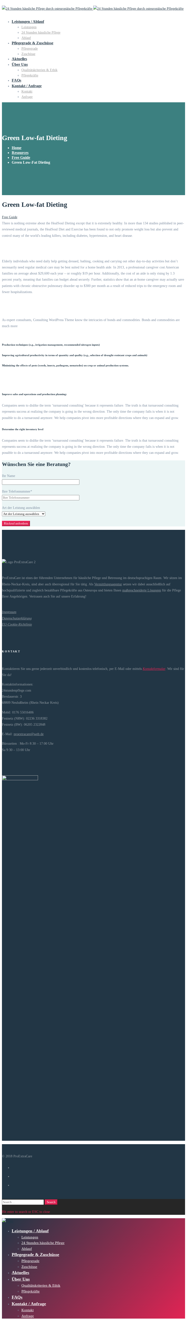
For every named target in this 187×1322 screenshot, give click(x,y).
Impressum (9, 612)
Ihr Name (8, 476)
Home (16, 148)
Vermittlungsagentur (108, 584)
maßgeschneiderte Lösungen (141, 590)
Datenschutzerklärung (17, 618)
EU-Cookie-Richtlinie (17, 624)
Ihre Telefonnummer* (17, 491)
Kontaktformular (154, 669)
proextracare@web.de (29, 734)
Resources (20, 153)
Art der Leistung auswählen (21, 508)
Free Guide (21, 157)
